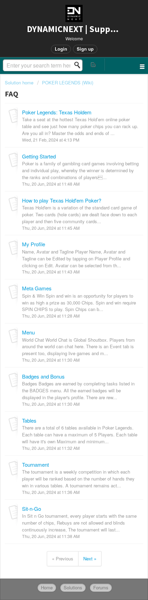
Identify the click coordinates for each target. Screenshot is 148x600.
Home (47, 587)
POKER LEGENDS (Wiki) (67, 82)
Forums (100, 587)
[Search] (79, 65)
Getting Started (39, 156)
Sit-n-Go (31, 508)
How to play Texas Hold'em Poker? (61, 200)
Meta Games (37, 288)
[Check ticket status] (93, 65)
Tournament (35, 464)
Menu (28, 332)
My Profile (33, 244)
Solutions (73, 587)
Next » (89, 558)
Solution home (20, 82)
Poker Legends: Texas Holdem (57, 112)
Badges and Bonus (43, 376)
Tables (29, 420)
